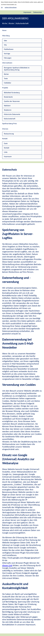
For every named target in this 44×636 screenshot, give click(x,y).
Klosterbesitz (8, 97)
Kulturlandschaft (9, 119)
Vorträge (7, 54)
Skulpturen (7, 110)
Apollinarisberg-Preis (9, 124)
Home (4, 30)
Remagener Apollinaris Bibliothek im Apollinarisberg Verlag (16, 69)
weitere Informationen (11, 7)
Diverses (5, 129)
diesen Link (7, 566)
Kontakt (4, 139)
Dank (5, 143)
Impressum (27, 12)
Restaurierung (9, 134)
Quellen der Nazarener (12, 101)
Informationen (7, 63)
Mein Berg (6, 36)
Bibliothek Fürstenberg (12, 93)
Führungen (7, 58)
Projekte (5, 88)
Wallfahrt (7, 106)
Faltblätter (7, 83)
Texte (6, 78)
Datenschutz (37, 12)
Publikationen (8, 49)
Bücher (6, 74)
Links (5, 152)
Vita (5, 45)
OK (2, 7)
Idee (5, 41)
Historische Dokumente (12, 114)
